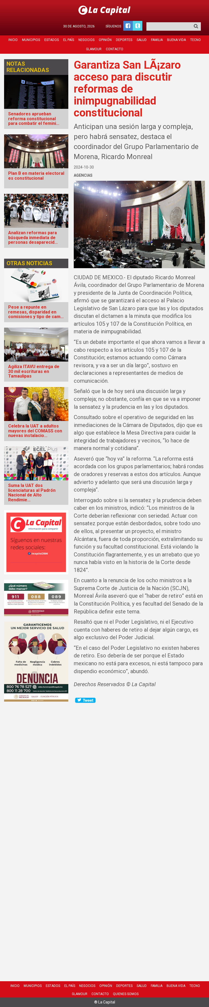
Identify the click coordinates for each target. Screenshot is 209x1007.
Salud (142, 40)
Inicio (13, 40)
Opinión (105, 40)
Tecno (195, 40)
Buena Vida (176, 40)
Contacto (114, 49)
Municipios (31, 40)
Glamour (94, 49)
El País (68, 40)
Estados (51, 40)
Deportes (124, 40)
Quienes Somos (126, 994)
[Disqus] (139, 772)
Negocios (86, 40)
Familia (157, 40)
